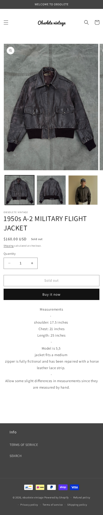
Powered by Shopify (56, 497)
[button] (6, 22)
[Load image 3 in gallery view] (83, 190)
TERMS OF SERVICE (24, 445)
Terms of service (53, 504)
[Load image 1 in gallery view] (19, 190)
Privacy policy (29, 504)
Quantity (10, 254)
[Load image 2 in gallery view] (51, 190)
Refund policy (81, 497)
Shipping (9, 245)
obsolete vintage (33, 497)
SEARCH (16, 456)
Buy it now (51, 294)
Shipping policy (77, 504)
